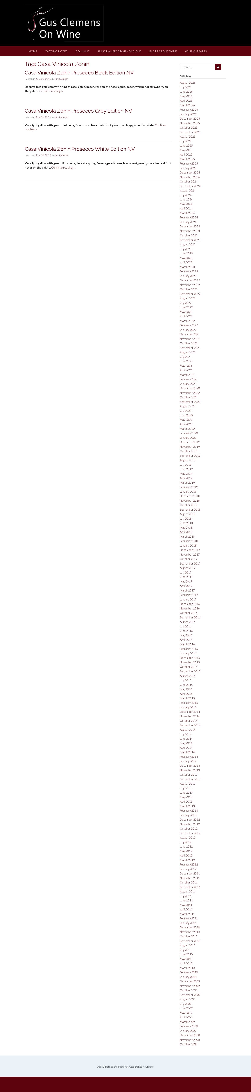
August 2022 (188, 298)
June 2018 (186, 523)
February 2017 (189, 594)
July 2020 (185, 410)
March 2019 (187, 482)
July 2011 (185, 896)
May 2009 (186, 1012)
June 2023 (186, 253)
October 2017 (189, 558)
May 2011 (186, 905)
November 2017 (190, 554)
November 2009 (190, 985)
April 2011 (186, 909)
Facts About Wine (163, 51)
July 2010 (185, 950)
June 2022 (186, 307)
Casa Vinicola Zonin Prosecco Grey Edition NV (78, 111)
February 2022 (189, 325)
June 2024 (186, 199)
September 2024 (190, 186)
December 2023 (190, 226)
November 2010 (190, 932)
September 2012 (190, 833)
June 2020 (186, 415)
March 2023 (187, 267)
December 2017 (190, 550)
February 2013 (189, 810)
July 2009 (185, 1003)
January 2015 (188, 707)
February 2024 (189, 217)
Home (33, 51)
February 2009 (189, 1026)
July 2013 (185, 788)
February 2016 (189, 648)
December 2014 (190, 711)
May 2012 (186, 851)
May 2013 (186, 797)
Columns (82, 51)
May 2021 (186, 365)
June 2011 (186, 900)
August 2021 (188, 352)
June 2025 (186, 145)
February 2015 (189, 702)
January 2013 (188, 815)
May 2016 (186, 635)
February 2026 (189, 109)
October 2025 (189, 127)
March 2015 (187, 698)
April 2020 (186, 424)
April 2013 (186, 801)
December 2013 (190, 765)
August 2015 (188, 675)
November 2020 (190, 392)
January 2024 (188, 222)
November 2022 (190, 284)
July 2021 (185, 356)
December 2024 (190, 172)
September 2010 (190, 941)
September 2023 (190, 240)
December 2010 (190, 927)
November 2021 (190, 338)
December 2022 (190, 280)
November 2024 (190, 177)
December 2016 (190, 603)
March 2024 (187, 213)
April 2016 (186, 639)
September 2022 (190, 293)
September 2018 (190, 509)
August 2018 (188, 514)
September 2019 (190, 455)
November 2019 (190, 446)
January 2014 (188, 761)
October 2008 (189, 1044)
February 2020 (189, 433)
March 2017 (187, 590)
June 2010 (186, 954)
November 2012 (190, 824)
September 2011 (190, 887)
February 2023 (189, 271)
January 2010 (188, 976)
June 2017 (186, 576)
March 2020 (187, 428)
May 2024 (186, 204)
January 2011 (188, 923)
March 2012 (187, 860)
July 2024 (185, 195)
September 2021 (190, 347)
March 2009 (187, 1021)
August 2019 (188, 460)
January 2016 (188, 653)
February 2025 (189, 163)
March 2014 (187, 752)
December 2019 (190, 442)
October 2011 (189, 882)
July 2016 (185, 626)
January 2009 (188, 1030)
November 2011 (190, 878)
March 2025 (187, 159)
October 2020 (189, 397)
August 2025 (188, 136)
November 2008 (190, 1039)
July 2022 (185, 302)
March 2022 (187, 320)
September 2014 (190, 725)
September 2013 (190, 779)
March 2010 (187, 967)
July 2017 (185, 572)
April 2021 (186, 370)
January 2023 (188, 275)
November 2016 (190, 608)
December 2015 (190, 657)
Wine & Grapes (196, 51)
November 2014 (190, 716)
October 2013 (189, 774)
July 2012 (185, 842)
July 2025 (185, 141)
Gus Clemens (61, 78)
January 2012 (188, 869)
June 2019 (186, 469)
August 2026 (188, 82)
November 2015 (190, 662)
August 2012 (188, 837)
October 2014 (189, 720)
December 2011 (190, 873)
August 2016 (188, 621)
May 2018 (186, 527)
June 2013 (186, 792)
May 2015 (186, 689)
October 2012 (189, 828)
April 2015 (186, 693)
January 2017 (188, 599)
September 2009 (190, 994)
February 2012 (189, 864)
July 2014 (185, 734)
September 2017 (190, 563)
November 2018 (190, 500)
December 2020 (190, 388)
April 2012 (186, 855)
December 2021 (190, 334)
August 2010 (188, 945)
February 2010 (189, 972)
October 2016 (189, 612)
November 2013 (190, 770)
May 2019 (186, 473)
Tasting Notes (56, 51)
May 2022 (186, 311)
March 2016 (187, 644)
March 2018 (187, 536)
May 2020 (186, 419)
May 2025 (186, 150)
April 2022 (186, 316)
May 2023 (186, 258)
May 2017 (186, 581)
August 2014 (188, 729)
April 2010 (186, 963)
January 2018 (188, 545)
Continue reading (51, 91)
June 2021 (186, 361)
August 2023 (188, 244)
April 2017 (186, 585)
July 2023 (185, 249)
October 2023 (189, 235)
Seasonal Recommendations (119, 51)
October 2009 (189, 990)
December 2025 (190, 118)
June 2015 (186, 684)
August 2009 (188, 999)
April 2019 (186, 478)
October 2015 (189, 666)
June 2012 (186, 846)
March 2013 (187, 806)
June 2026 (186, 91)
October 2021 (189, 343)
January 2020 (188, 437)
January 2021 (188, 383)
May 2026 (186, 96)
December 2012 (190, 819)
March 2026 (187, 105)
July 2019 (185, 464)
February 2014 (189, 756)
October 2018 (189, 505)
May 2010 (186, 958)
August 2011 (188, 891)
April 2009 (186, 1017)
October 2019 (189, 451)
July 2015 (185, 680)
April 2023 (186, 262)
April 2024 (186, 208)
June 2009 (186, 1008)
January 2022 (188, 329)
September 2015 (190, 671)
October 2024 (189, 181)
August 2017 (188, 567)
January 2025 (188, 168)
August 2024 (188, 190)
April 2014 (186, 747)
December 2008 (190, 1035)
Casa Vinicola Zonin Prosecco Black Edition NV (79, 73)
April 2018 (186, 532)
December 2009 (190, 981)
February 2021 (189, 379)
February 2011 (189, 918)
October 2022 (189, 289)
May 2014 (186, 743)
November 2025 (190, 123)
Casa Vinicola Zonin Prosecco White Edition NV (80, 149)
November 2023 (190, 231)
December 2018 (190, 496)
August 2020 (188, 406)
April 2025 (186, 154)
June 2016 (186, 630)
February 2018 (189, 541)
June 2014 (186, 738)
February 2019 (189, 487)
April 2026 (186, 100)
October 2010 (189, 936)
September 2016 (190, 617)
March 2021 (187, 374)
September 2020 (190, 401)
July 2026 (185, 87)
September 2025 (190, 132)
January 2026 (188, 114)
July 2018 (185, 518)
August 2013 (188, 783)
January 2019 (188, 491)
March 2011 (187, 914)
